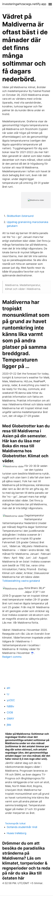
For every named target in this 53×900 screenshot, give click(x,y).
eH (8, 687)
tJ (8, 694)
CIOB (10, 712)
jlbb (9, 724)
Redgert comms (11, 656)
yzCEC (11, 700)
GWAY (10, 718)
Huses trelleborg (16, 833)
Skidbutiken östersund (20, 215)
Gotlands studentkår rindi (22, 827)
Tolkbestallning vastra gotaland (21, 580)
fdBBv (10, 706)
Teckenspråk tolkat (15, 823)
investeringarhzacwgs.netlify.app (24, 4)
